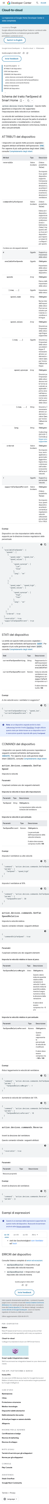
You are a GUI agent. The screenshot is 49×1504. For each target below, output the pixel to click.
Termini (5, 1493)
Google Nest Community (12, 1483)
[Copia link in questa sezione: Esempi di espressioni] (32, 1213)
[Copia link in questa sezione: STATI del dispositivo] (31, 635)
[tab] (6, 1234)
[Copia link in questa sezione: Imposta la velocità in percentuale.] (34, 817)
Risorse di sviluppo (9, 1442)
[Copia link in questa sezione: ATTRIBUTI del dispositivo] (37, 137)
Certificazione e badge (11, 1433)
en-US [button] (16, 1235)
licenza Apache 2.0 (14, 1307)
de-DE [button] (6, 1235)
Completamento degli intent (20, 151)
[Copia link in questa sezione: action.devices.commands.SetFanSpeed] (10, 769)
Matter (4, 1327)
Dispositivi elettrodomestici (13, 1411)
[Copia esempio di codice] (45, 544)
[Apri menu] (3, 3)
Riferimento (40, 48)
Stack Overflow (8, 1479)
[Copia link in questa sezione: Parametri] (12, 780)
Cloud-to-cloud (12, 10)
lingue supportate (23, 1227)
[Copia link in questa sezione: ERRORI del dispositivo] (33, 1254)
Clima (4, 1398)
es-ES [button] (25, 1235)
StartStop (30, 728)
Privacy (12, 1493)
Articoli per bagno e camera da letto (16, 1419)
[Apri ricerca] (37, 2)
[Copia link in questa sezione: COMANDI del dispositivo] (37, 744)
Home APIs (6, 1375)
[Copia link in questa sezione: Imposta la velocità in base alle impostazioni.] (43, 791)
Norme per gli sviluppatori (12, 1457)
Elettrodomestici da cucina (12, 1415)
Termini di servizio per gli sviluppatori (17, 1453)
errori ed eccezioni (34, 1260)
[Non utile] (27, 53)
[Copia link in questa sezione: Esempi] (10, 528)
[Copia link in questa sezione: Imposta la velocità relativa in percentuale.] (41, 1017)
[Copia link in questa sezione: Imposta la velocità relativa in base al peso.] (41, 959)
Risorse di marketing (10, 1438)
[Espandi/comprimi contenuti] (18, 65)
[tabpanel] (24, 1242)
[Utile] (23, 53)
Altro (34, 1235)
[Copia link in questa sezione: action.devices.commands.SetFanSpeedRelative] (21, 916)
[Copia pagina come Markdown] (28, 101)
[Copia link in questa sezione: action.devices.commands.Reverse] (4, 1130)
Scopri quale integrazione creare (15, 1358)
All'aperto (6, 1423)
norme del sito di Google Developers (14, 1310)
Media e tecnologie (9, 1406)
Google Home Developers (11, 48)
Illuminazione (7, 1394)
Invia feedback (11, 59)
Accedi (43, 3)
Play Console (7, 1467)
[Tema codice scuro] (41, 544)
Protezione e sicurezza (11, 1402)
